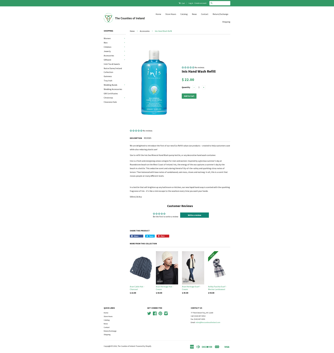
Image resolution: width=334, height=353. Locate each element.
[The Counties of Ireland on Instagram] (166, 314)
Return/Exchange (220, 14)
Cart (183, 3)
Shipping (226, 21)
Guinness (108, 76)
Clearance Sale (110, 102)
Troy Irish (108, 80)
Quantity (186, 87)
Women (107, 38)
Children (107, 47)
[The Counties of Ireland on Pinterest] (160, 314)
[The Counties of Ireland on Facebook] (155, 314)
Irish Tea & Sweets (112, 64)
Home (158, 14)
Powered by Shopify (143, 346)
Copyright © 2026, (111, 346)
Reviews (147, 138)
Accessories (109, 55)
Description (136, 138)
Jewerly (107, 51)
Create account (200, 3)
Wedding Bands (110, 85)
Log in (191, 3)
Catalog (184, 14)
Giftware (107, 59)
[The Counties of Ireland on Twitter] (149, 314)
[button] (136, 130)
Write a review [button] (194, 215)
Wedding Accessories (113, 89)
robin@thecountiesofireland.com (208, 322)
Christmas (108, 97)
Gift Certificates (111, 93)
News (194, 14)
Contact (204, 14)
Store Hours (170, 14)
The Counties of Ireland (126, 346)
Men (106, 42)
